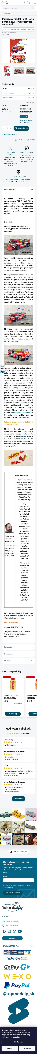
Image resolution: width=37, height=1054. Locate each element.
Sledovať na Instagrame (20, 851)
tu (18, 1037)
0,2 (30, 412)
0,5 (5, 415)
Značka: (6, 34)
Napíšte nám (12, 938)
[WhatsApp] (14, 931)
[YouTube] (19, 931)
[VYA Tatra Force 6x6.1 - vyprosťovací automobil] (18, 245)
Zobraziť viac (18, 799)
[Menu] (34, 2)
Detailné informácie (9, 134)
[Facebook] (4, 931)
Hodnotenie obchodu (18, 728)
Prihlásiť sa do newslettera (12, 893)
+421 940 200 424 (12, 925)
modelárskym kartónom (20, 412)
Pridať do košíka (20, 128)
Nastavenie (18, 1042)
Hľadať (32, 8)
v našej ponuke (23, 417)
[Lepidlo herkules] (18, 458)
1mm (15, 415)
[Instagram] (9, 931)
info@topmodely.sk (12, 921)
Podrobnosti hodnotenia (27, 29)
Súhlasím (27, 1049)
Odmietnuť (10, 1049)
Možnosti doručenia (26, 121)
